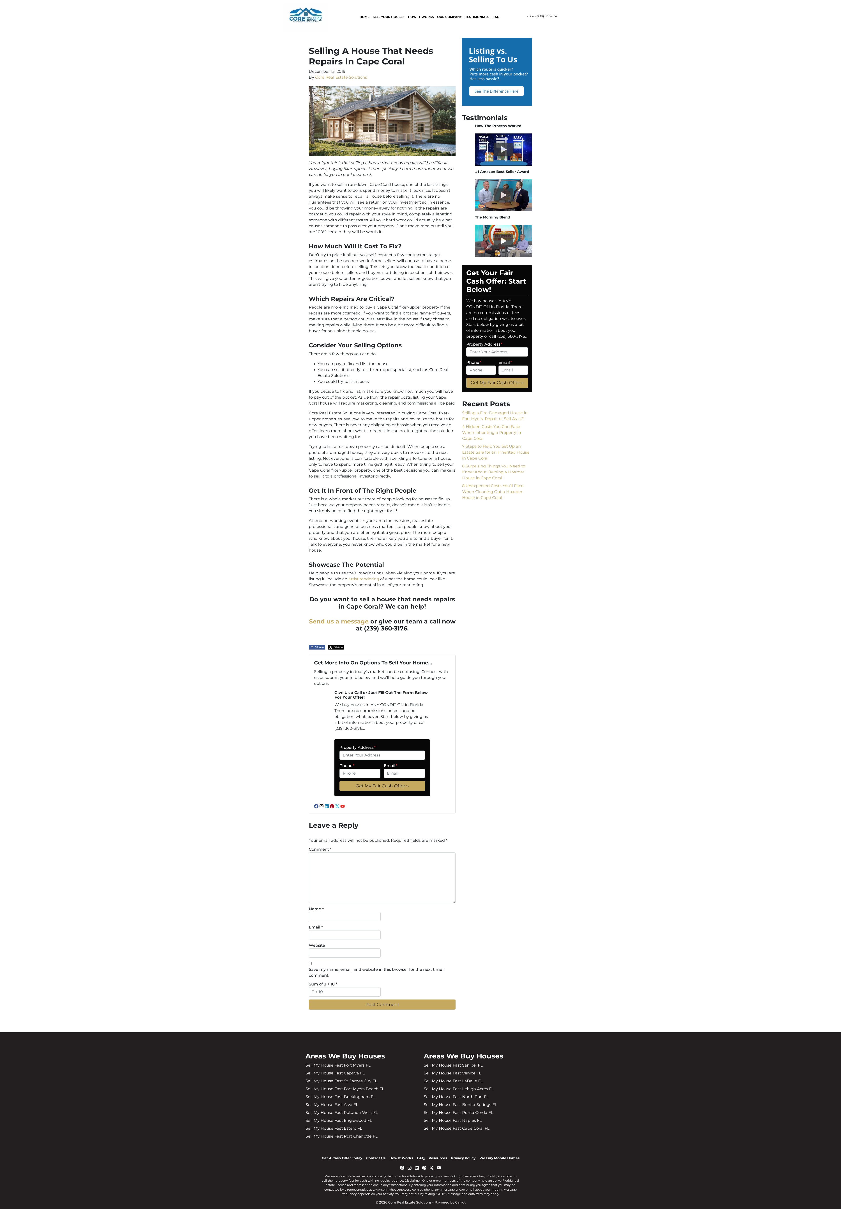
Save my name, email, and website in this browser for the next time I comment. (377, 972)
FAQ (496, 17)
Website (317, 945)
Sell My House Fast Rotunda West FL (342, 1112)
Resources (438, 1158)
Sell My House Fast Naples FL (453, 1120)
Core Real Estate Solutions (341, 77)
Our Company (449, 17)
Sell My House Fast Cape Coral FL (456, 1128)
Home (364, 17)
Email (390, 765)
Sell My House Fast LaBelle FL (453, 1081)
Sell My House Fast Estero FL (334, 1128)
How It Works (421, 17)
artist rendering (363, 579)
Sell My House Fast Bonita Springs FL (460, 1104)
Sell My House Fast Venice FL (452, 1073)
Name (316, 909)
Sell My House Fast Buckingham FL (341, 1096)
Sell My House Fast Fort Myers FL (338, 1065)
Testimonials (477, 17)
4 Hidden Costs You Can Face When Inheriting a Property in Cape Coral (491, 432)
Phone (346, 765)
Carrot (460, 1202)
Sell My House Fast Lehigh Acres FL (459, 1089)
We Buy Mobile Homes (499, 1158)
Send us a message (339, 621)
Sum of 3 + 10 (323, 984)
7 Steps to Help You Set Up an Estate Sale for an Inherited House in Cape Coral (495, 452)
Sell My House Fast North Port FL (456, 1096)
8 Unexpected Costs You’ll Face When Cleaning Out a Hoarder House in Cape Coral (492, 491)
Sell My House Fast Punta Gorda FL (458, 1112)
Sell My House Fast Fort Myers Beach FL (345, 1089)
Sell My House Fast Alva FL (332, 1104)
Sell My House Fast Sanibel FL (453, 1065)
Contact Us (375, 1158)
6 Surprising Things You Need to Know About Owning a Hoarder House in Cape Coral (493, 472)
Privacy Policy (463, 1158)
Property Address (357, 747)
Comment (320, 849)
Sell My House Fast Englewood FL (339, 1120)
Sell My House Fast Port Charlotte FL (342, 1136)
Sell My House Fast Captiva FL (335, 1073)
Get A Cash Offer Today (342, 1158)
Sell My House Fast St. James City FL (341, 1081)
